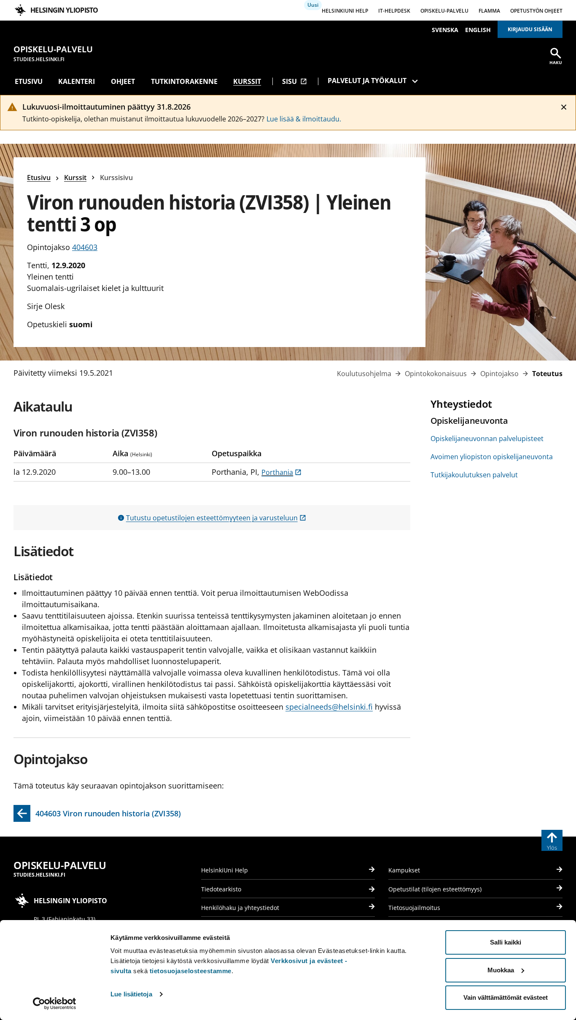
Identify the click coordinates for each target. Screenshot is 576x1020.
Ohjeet (123, 81)
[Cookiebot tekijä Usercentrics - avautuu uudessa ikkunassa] (55, 1003)
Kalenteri (76, 81)
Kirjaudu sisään (530, 29)
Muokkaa (500, 970)
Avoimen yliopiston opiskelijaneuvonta (492, 456)
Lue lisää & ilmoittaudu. (303, 119)
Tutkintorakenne (184, 81)
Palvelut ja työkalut (367, 80)
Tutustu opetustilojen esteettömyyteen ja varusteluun (216, 517)
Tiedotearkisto (221, 889)
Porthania (281, 472)
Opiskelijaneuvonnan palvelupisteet (487, 438)
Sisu (294, 81)
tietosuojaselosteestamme (190, 970)
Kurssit (247, 81)
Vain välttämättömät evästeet (505, 997)
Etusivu (29, 81)
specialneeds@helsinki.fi (329, 707)
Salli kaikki (505, 942)
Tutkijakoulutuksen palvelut (474, 474)
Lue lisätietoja (131, 994)
